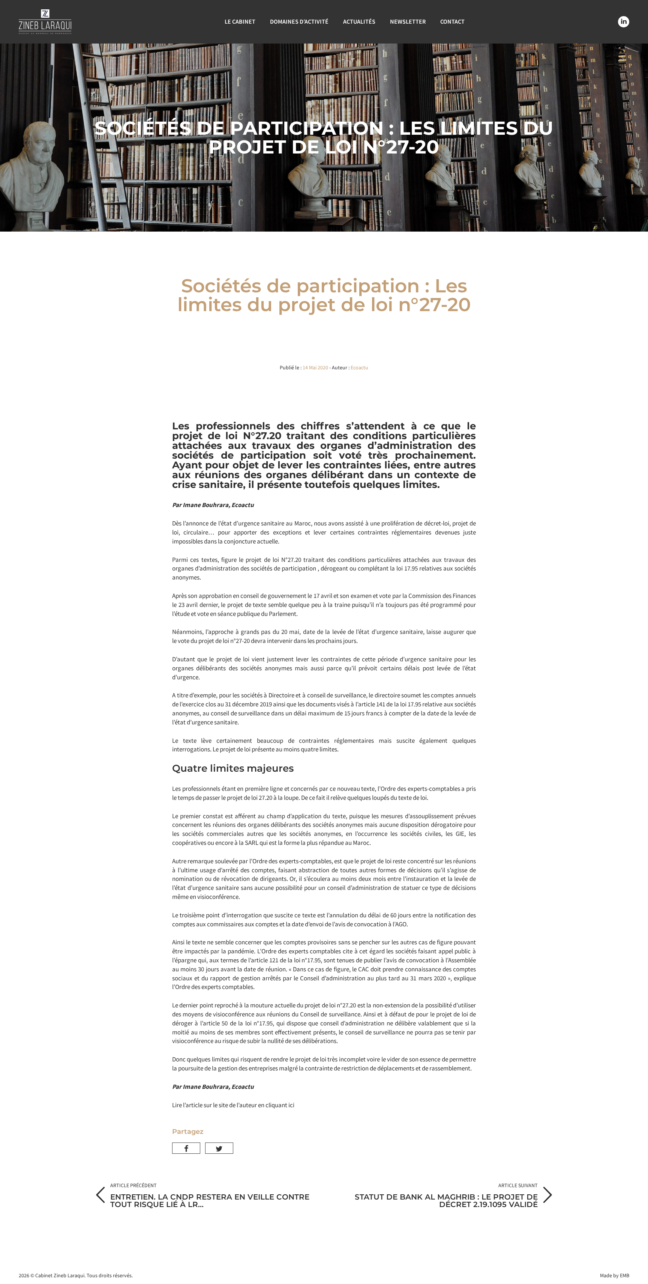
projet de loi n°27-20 (224, 641)
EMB (624, 1275)
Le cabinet (240, 21)
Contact (452, 21)
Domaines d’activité (299, 21)
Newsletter (408, 21)
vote (183, 641)
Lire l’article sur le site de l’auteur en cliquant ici (233, 1105)
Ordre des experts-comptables (420, 788)
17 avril (323, 596)
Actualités (359, 21)
